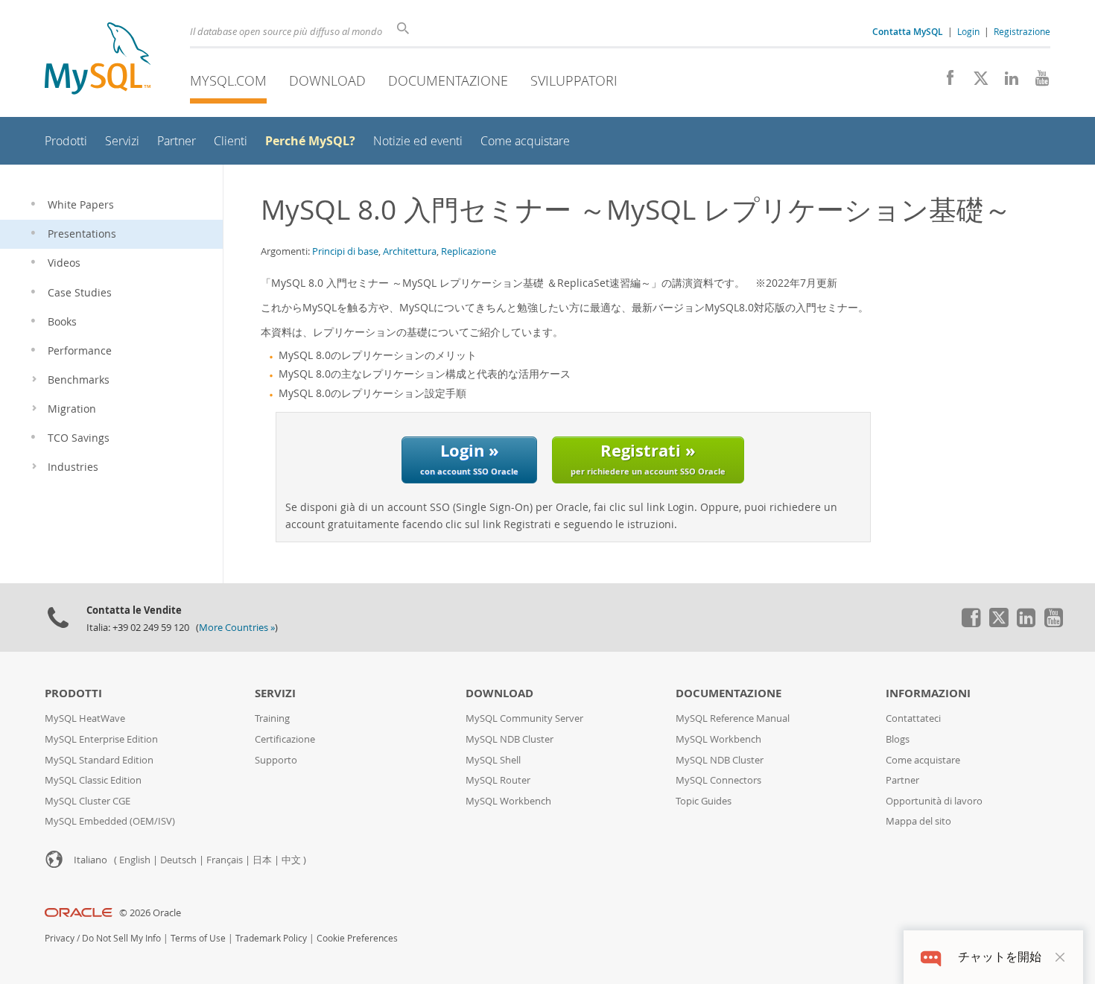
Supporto (276, 760)
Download (327, 80)
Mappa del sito (918, 821)
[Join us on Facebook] (945, 82)
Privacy (59, 938)
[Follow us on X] (975, 82)
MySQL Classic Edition (93, 780)
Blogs (898, 739)
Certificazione (285, 739)
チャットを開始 (999, 956)
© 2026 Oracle (150, 913)
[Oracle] (78, 913)
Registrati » (648, 458)
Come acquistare (923, 760)
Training (272, 718)
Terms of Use (198, 938)
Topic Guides (703, 801)
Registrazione (1022, 31)
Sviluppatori (574, 80)
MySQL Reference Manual (733, 718)
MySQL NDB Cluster (509, 739)
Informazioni (928, 693)
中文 (291, 860)
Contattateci (913, 718)
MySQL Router (498, 780)
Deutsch (178, 860)
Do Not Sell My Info (121, 938)
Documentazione (448, 80)
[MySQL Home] (97, 60)
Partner (902, 780)
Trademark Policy (271, 938)
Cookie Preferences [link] (357, 938)
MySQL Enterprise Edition (101, 739)
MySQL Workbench (508, 801)
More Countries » (237, 627)
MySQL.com (228, 80)
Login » (469, 458)
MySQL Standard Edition (99, 760)
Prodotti (73, 693)
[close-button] (1060, 957)
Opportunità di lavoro (934, 801)
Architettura (410, 251)
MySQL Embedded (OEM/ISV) (110, 821)
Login (968, 31)
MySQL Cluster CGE (87, 801)
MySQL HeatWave (85, 718)
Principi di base (345, 251)
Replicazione (468, 251)
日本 (262, 860)
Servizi (275, 693)
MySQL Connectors (718, 780)
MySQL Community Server (524, 718)
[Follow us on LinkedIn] (1006, 82)
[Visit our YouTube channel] (1036, 82)
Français (224, 860)
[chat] (931, 957)
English (134, 860)
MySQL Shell (493, 760)
